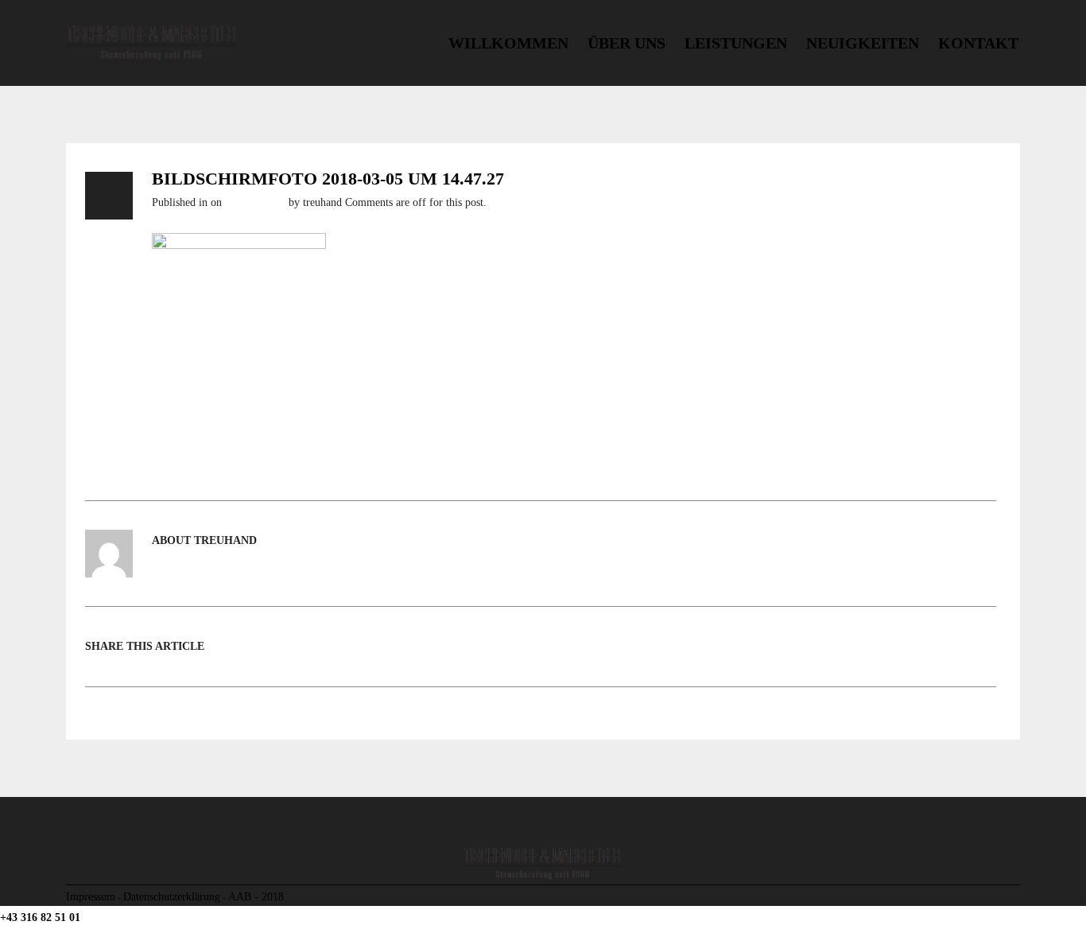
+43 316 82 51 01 (40, 917)
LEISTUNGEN (736, 43)
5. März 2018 (255, 202)
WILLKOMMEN (508, 43)
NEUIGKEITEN (862, 43)
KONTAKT (978, 43)
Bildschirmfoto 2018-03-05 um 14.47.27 (328, 179)
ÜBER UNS (626, 43)
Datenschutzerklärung (171, 896)
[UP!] (1014, 896)
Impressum (90, 896)
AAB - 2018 (256, 896)
